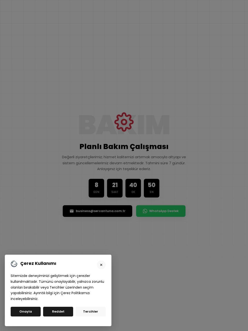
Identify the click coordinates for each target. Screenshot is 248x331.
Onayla (25, 311)
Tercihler (90, 311)
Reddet (58, 311)
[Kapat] (101, 264)
